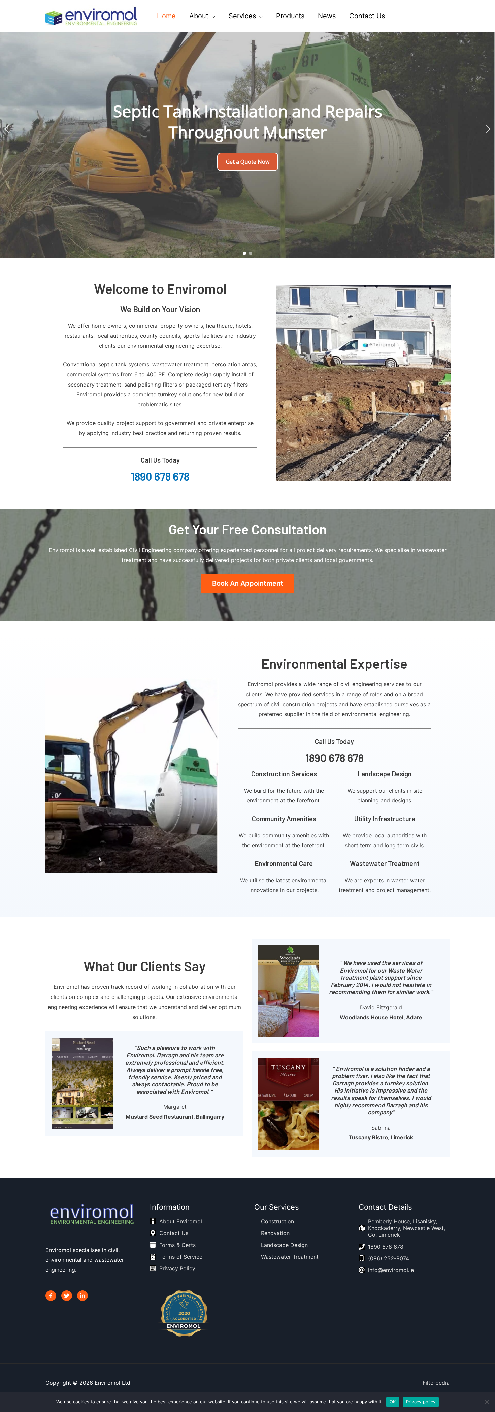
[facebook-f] (408, 15)
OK (393, 1401)
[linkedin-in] (437, 15)
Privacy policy (421, 1401)
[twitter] (422, 15)
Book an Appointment (247, 583)
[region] (247, 129)
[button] (7, 129)
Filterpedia (436, 1382)
